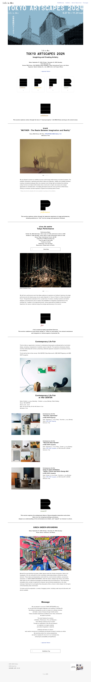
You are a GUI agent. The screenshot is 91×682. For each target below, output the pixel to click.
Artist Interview (77, 3)
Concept (85, 3)
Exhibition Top (46, 651)
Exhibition (60, 3)
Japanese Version (46, 71)
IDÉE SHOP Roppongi (51, 421)
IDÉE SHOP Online (13, 664)
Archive (67, 3)
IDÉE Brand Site (12, 666)
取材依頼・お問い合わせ (14, 668)
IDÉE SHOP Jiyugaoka (51, 448)
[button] (43, 175)
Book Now (46, 249)
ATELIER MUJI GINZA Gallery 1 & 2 (53, 134)
